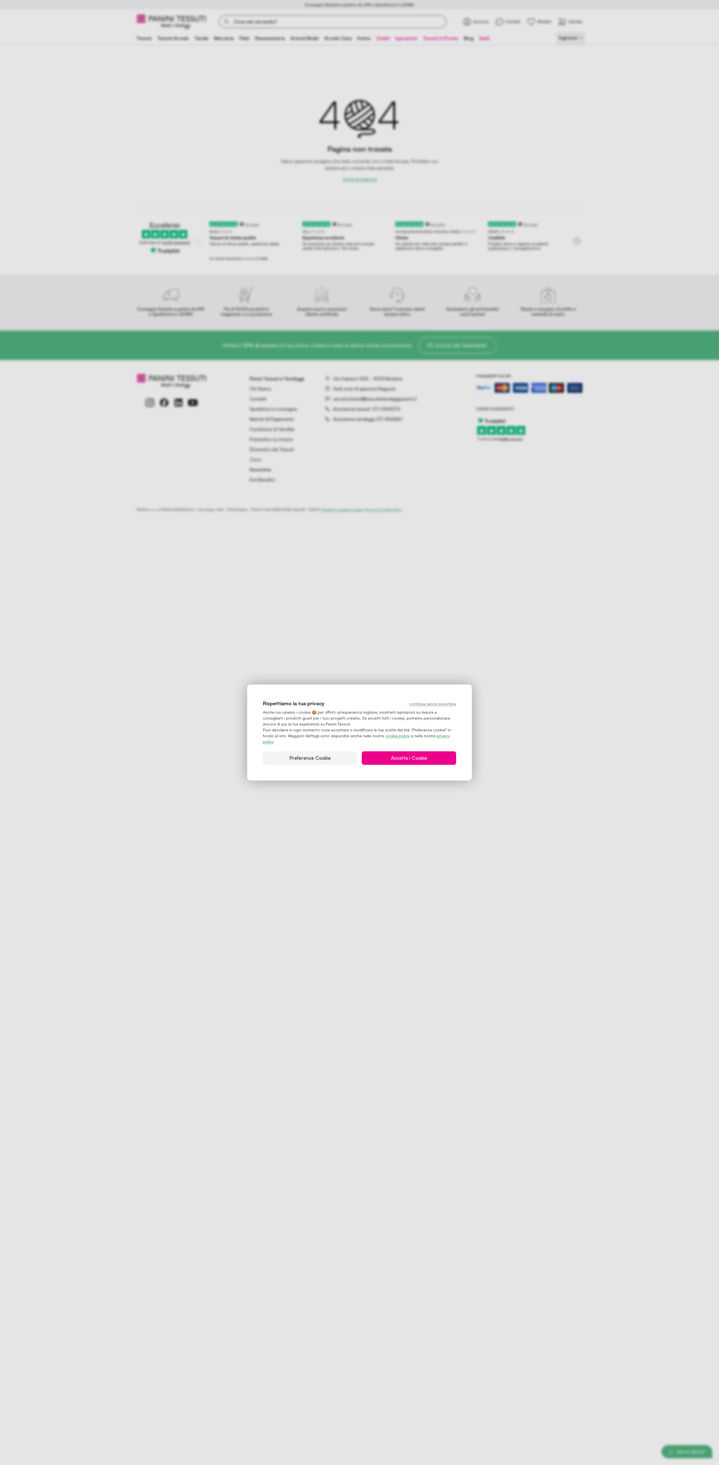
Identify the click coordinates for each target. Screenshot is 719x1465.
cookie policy (397, 735)
